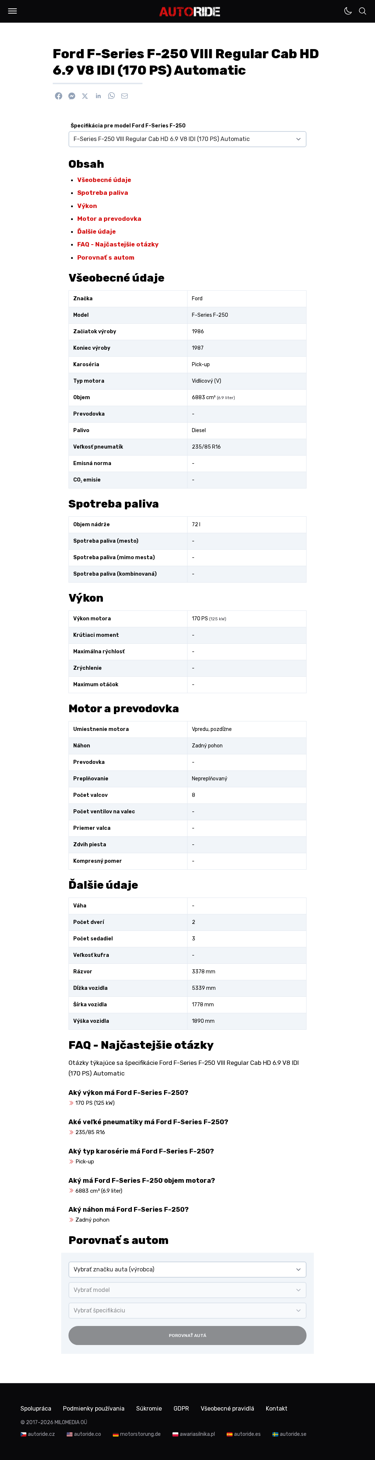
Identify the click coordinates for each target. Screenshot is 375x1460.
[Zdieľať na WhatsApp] (111, 96)
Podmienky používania (94, 1408)
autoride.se (293, 1434)
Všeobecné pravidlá (227, 1408)
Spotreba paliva (102, 192)
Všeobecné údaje (104, 179)
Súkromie (149, 1408)
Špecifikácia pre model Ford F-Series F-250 (128, 126)
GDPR (181, 1408)
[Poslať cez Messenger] (72, 96)
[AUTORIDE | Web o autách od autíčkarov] (189, 12)
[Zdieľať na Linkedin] (98, 96)
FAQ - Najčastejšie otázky (118, 244)
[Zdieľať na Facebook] (58, 96)
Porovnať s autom (105, 257)
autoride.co (87, 1434)
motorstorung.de (140, 1434)
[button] (12, 11)
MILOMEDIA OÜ (71, 1422)
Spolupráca (36, 1408)
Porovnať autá (187, 1335)
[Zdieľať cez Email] (124, 96)
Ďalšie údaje (96, 231)
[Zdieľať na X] (85, 96)
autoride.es (247, 1434)
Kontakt (276, 1408)
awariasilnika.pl (197, 1434)
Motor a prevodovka (109, 218)
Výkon (87, 205)
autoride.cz (41, 1434)
